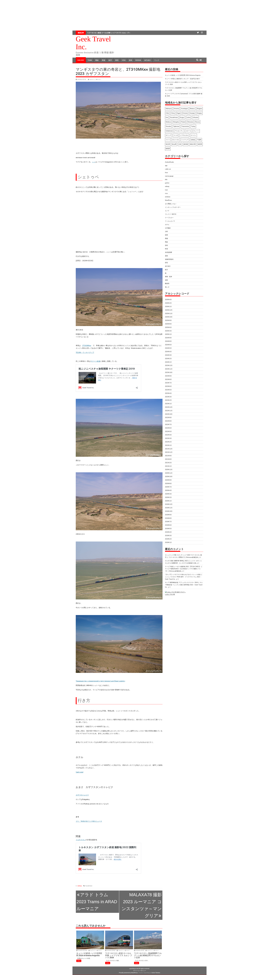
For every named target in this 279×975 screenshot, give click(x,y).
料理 (166, 249)
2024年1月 (168, 362)
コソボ (176, 135)
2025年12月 (168, 310)
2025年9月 (168, 320)
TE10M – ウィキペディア (85, 352)
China (173, 113)
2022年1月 (168, 445)
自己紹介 (147, 60)
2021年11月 (168, 452)
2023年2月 (168, 400)
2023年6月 (168, 386)
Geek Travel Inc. (93, 43)
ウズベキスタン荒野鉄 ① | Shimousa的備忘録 (183, 557)
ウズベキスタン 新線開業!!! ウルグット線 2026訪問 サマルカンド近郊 (111, 33)
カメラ (167, 211)
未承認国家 (168, 252)
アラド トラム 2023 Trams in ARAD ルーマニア (97, 901)
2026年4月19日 (82, 950)
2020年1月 (168, 501)
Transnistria (185, 126)
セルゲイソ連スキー (95, 79)
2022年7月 (168, 424)
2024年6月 (168, 345)
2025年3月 (168, 331)
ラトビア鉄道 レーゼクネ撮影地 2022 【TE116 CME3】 (182, 566)
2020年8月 (168, 483)
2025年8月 (168, 324)
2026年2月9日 (111, 950)
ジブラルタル (184, 135)
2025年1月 (168, 334)
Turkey (193, 126)
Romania (190, 122)
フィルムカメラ (170, 221)
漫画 (130, 60)
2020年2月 (168, 497)
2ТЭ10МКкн (86, 345)
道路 (166, 280)
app (166, 165)
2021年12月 (168, 449)
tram (90, 60)
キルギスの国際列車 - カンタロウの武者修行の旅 (180, 563)
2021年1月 (168, 466)
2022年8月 (168, 421)
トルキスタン (81, 840)
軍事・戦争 (168, 276)
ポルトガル (175, 140)
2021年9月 (168, 456)
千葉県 (199, 140)
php (166, 179)
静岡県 (168, 148)
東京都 (186, 144)
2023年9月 (168, 376)
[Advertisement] (139, 15)
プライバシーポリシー (139, 970)
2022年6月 (168, 428)
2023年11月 (168, 369)
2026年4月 (168, 299)
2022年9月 (168, 417)
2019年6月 (168, 525)
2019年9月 (168, 515)
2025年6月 (168, 327)
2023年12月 (168, 365)
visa (123, 60)
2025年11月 (168, 313)
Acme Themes (156, 972)
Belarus (192, 108)
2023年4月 (168, 393)
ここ (93, 162)
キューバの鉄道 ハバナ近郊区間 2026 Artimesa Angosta (182, 75)
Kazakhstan (88, 886)
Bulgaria (199, 108)
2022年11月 (168, 410)
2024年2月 (168, 358)
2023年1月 (168, 403)
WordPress (168, 200)
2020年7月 (168, 487)
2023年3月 (168, 397)
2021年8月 (168, 459)
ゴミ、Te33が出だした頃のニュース (89, 821)
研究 (166, 262)
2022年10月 (168, 414)
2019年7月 (168, 521)
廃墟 (103, 60)
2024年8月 (168, 341)
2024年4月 (168, 351)
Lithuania (195, 117)
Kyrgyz (182, 117)
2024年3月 (168, 355)
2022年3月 (168, 438)
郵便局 (167, 283)
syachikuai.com (134, 968)
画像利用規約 (169, 259)
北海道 (193, 140)
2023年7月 (168, 383)
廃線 (97, 60)
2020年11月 (168, 473)
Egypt (178, 113)
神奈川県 (193, 144)
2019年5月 (168, 528)
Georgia (192, 113)
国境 (116, 60)
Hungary (199, 113)
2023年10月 (168, 372)
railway (80, 60)
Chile (167, 113)
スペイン (193, 135)
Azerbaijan (184, 108)
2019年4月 (168, 532)
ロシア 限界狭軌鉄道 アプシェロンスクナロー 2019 (181, 582)
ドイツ (168, 140)
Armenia (176, 108)
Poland (183, 122)
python (167, 183)
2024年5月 (168, 348)
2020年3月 (168, 494)
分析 (166, 231)
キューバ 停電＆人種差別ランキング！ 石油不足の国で (182, 79)
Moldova (168, 122)
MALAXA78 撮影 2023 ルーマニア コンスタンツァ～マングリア (142, 905)
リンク (156, 60)
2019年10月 (168, 511)
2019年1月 (168, 542)
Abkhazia (169, 108)
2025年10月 (168, 317)
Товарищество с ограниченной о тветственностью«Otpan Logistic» (100, 681)
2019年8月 (168, 518)
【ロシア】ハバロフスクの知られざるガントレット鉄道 (182, 574)
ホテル (167, 224)
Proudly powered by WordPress (128, 972)
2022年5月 (168, 431)
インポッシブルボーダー (173, 207)
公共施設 (168, 228)
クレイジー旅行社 (170, 214)
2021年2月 (168, 462)
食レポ (167, 287)
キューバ (196, 131)
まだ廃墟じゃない (170, 204)
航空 (110, 60)
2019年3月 (168, 535)
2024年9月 (168, 338)
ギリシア (168, 135)
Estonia (185, 113)
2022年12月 (168, 407)
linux (166, 172)
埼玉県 (168, 144)
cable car (168, 169)
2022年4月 (168, 435)
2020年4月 (168, 490)
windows (167, 197)
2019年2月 (168, 539)
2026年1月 (168, 306)
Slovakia (168, 126)
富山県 (174, 144)
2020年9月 (168, 480)
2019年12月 (168, 504)
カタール (188, 131)
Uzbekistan (169, 131)
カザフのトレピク (82, 795)
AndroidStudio (169, 162)
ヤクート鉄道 (95, 361)
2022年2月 (168, 442)
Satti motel (79, 772)
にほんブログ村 (170, 594)
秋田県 (200, 144)
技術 (166, 245)
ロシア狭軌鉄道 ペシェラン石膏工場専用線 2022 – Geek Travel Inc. (184, 585)
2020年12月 (168, 469)
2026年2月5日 (139, 950)
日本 (180, 144)
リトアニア (184, 140)
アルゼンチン (179, 131)
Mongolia (176, 122)
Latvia (188, 117)
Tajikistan (176, 126)
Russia (138, 60)
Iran (167, 117)
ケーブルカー (169, 217)
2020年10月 (168, 476)
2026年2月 (168, 303)
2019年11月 (168, 508)
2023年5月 (168, 390)
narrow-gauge (169, 176)
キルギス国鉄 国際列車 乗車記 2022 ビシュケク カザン (182, 561)
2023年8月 (168, 379)
